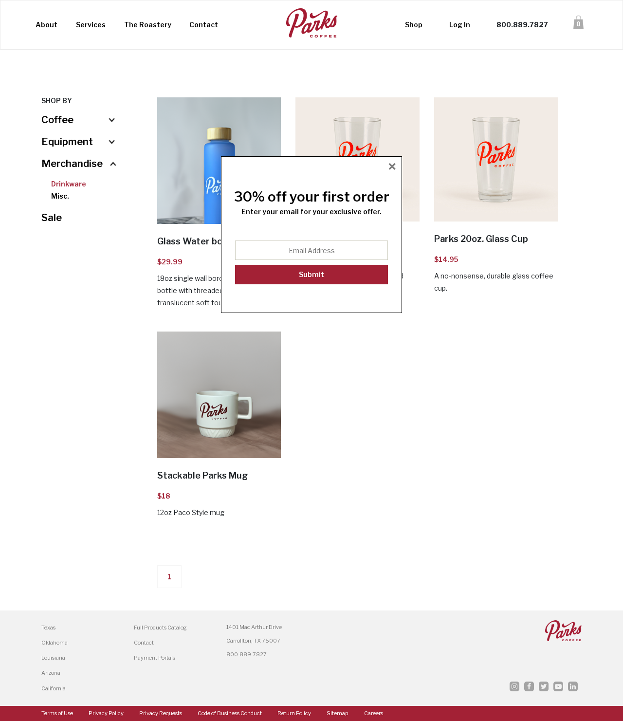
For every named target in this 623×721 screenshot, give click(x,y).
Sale (51, 217)
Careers (373, 713)
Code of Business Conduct (230, 713)
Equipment (67, 142)
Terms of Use (57, 713)
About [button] (47, 24)
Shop (413, 24)
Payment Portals (154, 657)
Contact (203, 24)
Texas (48, 627)
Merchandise (72, 163)
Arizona (50, 672)
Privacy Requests (160, 713)
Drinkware (68, 184)
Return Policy (294, 713)
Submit (311, 274)
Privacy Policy (106, 713)
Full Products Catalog (160, 627)
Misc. (60, 196)
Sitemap (337, 713)
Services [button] (91, 24)
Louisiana (53, 657)
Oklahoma (54, 642)
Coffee (57, 120)
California (53, 688)
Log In (459, 24)
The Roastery (147, 24)
